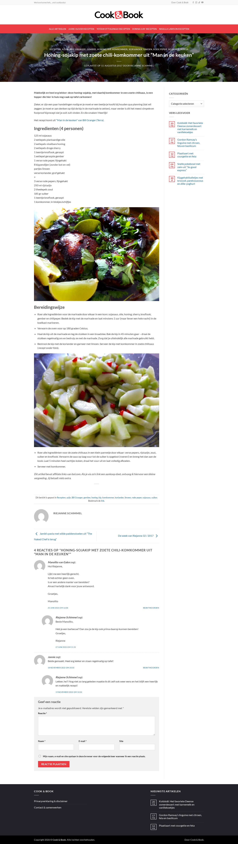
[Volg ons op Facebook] (193, 2)
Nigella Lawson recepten (174, 29)
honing (101, 49)
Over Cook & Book (179, 2)
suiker (184, 49)
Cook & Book (197, 839)
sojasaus (173, 49)
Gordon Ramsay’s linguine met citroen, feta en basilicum (188, 142)
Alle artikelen (57, 29)
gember (91, 49)
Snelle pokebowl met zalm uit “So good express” (188, 166)
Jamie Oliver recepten (81, 29)
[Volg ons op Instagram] (196, 2)
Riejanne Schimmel (142, 65)
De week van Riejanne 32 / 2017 (136, 535)
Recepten (55, 49)
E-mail (83, 741)
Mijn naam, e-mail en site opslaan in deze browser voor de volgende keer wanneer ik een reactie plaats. (94, 756)
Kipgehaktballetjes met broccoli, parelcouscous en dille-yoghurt (190, 180)
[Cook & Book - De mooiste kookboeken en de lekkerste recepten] (119, 15)
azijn (65, 49)
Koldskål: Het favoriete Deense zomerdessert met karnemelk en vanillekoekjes (190, 127)
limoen (147, 49)
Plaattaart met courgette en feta (186, 155)
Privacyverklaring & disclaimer (51, 801)
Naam (41, 741)
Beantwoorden (151, 608)
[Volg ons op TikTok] (199, 2)
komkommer (120, 49)
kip (109, 49)
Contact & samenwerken (47, 807)
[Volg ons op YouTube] (202, 2)
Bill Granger (78, 49)
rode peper (160, 49)
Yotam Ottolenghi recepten (113, 29)
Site (121, 741)
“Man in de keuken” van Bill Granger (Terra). (80, 120)
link (102, 500)
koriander (135, 49)
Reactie (42, 713)
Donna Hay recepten (144, 29)
